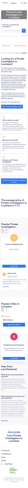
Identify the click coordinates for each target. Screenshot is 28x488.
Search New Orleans (14, 325)
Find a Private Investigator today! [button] (12, 106)
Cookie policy (20, 480)
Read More (4, 420)
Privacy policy (14, 481)
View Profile (14, 266)
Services (3, 53)
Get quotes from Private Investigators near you (14, 181)
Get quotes (14, 431)
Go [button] (24, 30)
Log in (25, 3)
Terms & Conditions (9, 480)
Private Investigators (13, 53)
